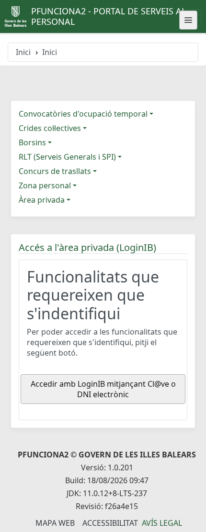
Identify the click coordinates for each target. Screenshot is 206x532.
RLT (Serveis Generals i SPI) (67, 157)
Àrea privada (42, 200)
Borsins (32, 142)
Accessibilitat (110, 523)
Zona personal (45, 185)
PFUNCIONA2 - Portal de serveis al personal (108, 16)
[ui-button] (188, 20)
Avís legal (162, 523)
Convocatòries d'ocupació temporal (83, 114)
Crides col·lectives (50, 128)
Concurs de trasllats (55, 171)
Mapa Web (55, 523)
